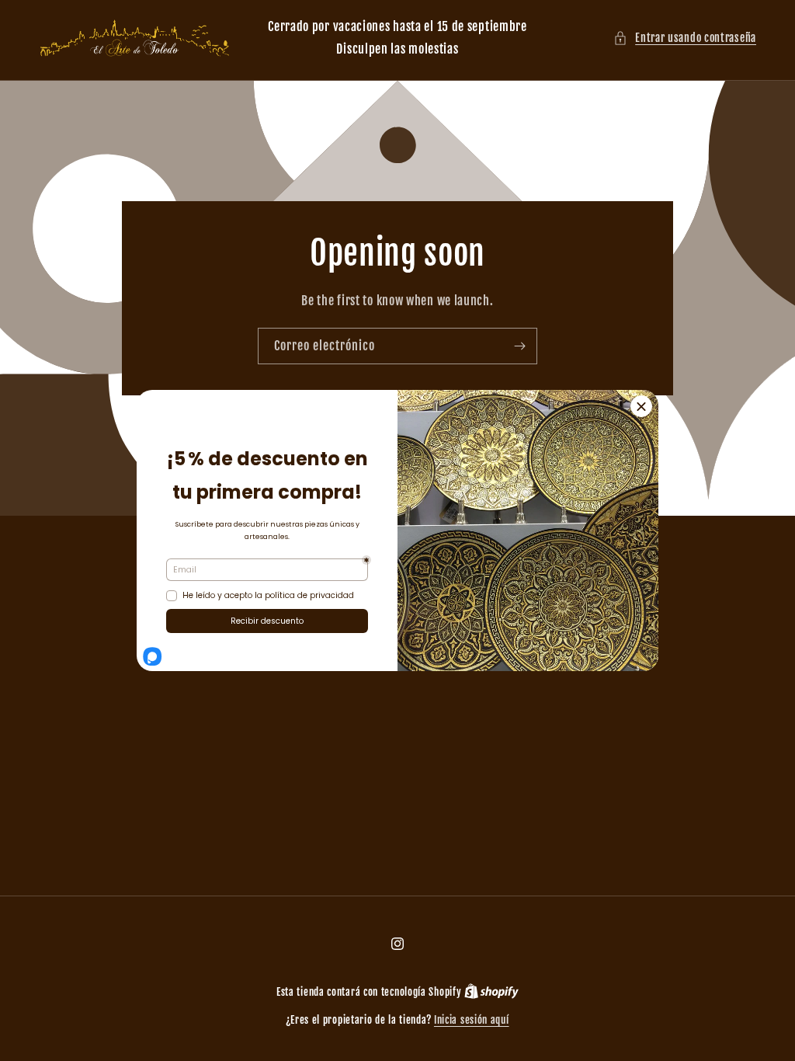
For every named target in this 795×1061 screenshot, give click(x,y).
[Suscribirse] (519, 345)
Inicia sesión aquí (471, 1020)
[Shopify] (491, 992)
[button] (684, 37)
